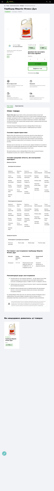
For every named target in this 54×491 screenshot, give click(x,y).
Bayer (19, 45)
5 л (8, 56)
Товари (7, 5)
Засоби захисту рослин (14, 5)
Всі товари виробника (17, 46)
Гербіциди (22, 5)
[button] (8, 29)
